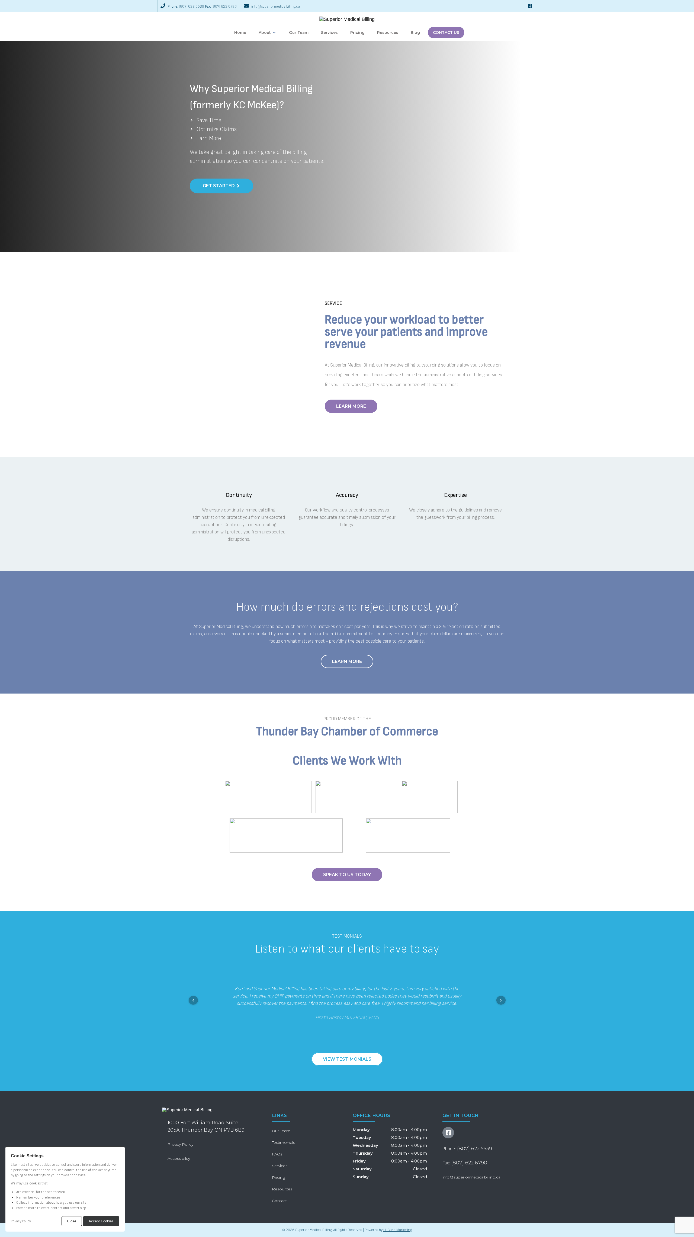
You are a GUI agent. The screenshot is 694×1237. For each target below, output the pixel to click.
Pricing (357, 32)
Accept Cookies (101, 1221)
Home (240, 32)
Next (500, 1000)
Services (329, 32)
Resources (387, 32)
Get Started (219, 185)
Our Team (299, 32)
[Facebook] (530, 6)
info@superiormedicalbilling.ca (275, 6)
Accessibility (179, 1158)
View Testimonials (347, 1059)
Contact (279, 1200)
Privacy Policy (21, 1221)
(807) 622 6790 (224, 6)
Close (71, 1221)
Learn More (351, 406)
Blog (415, 32)
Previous (193, 1000)
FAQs (277, 1154)
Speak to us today (347, 874)
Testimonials (283, 1142)
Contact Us (446, 32)
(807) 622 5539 (191, 6)
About (265, 32)
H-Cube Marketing (397, 1230)
